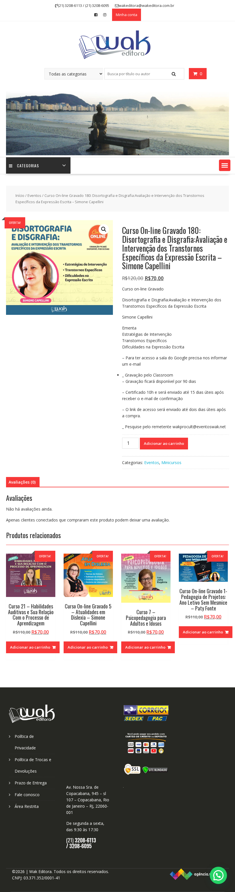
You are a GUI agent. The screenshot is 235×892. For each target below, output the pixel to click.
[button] (224, 165)
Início (19, 195)
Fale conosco (27, 794)
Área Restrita (27, 806)
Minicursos (171, 462)
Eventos (34, 195)
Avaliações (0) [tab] (22, 482)
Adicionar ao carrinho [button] (30, 647)
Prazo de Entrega (31, 783)
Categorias (28, 165)
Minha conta (126, 14)
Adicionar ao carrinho (164, 443)
